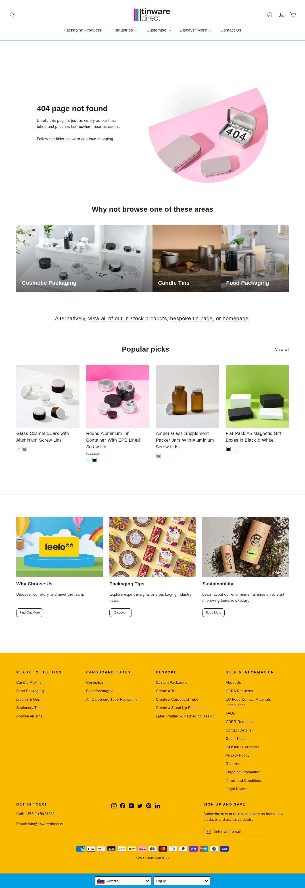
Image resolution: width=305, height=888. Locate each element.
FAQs (230, 713)
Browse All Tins (29, 716)
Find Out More (29, 612)
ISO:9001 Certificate (243, 747)
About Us (233, 682)
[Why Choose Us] (59, 547)
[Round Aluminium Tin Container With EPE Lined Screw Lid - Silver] (89, 460)
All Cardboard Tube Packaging (112, 699)
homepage (236, 318)
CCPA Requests (239, 691)
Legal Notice (236, 789)
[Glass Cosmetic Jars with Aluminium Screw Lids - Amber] (25, 449)
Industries (124, 30)
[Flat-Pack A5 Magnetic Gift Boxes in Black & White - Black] (228, 449)
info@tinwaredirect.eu (46, 824)
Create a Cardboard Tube (177, 699)
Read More (213, 612)
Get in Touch (236, 738)
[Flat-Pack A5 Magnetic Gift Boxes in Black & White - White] (234, 449)
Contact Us (230, 30)
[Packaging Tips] (152, 547)
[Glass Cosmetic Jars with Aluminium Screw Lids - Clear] (19, 449)
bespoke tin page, (192, 318)
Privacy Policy (238, 755)
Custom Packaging (172, 682)
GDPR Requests (240, 722)
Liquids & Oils (28, 699)
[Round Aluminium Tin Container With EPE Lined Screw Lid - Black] (94, 460)
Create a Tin (166, 691)
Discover (120, 612)
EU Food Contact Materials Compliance (248, 702)
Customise (156, 30)
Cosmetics (95, 682)
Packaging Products (83, 30)
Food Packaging (30, 691)
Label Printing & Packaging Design (185, 716)
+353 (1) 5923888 (39, 814)
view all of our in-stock (117, 318)
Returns (232, 764)
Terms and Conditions (244, 781)
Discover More (194, 30)
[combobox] (123, 880)
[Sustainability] (245, 547)
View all (282, 349)
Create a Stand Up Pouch (177, 708)
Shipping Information (243, 772)
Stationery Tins (28, 708)
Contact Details (238, 730)
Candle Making (29, 682)
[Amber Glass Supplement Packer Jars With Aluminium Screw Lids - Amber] (159, 456)
